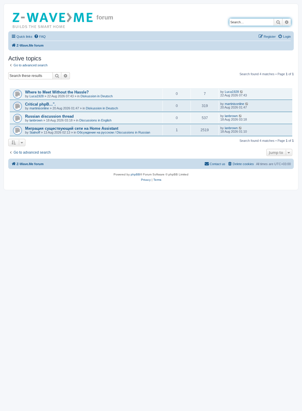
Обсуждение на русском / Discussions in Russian (113, 132)
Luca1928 (36, 96)
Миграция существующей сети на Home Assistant (71, 128)
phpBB (135, 174)
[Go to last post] (242, 91)
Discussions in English (95, 120)
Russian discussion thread (49, 116)
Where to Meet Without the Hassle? (57, 92)
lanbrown (35, 120)
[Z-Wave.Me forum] (53, 19)
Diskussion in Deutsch (97, 96)
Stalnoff (34, 132)
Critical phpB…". (40, 104)
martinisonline (39, 108)
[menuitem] (40, 36)
